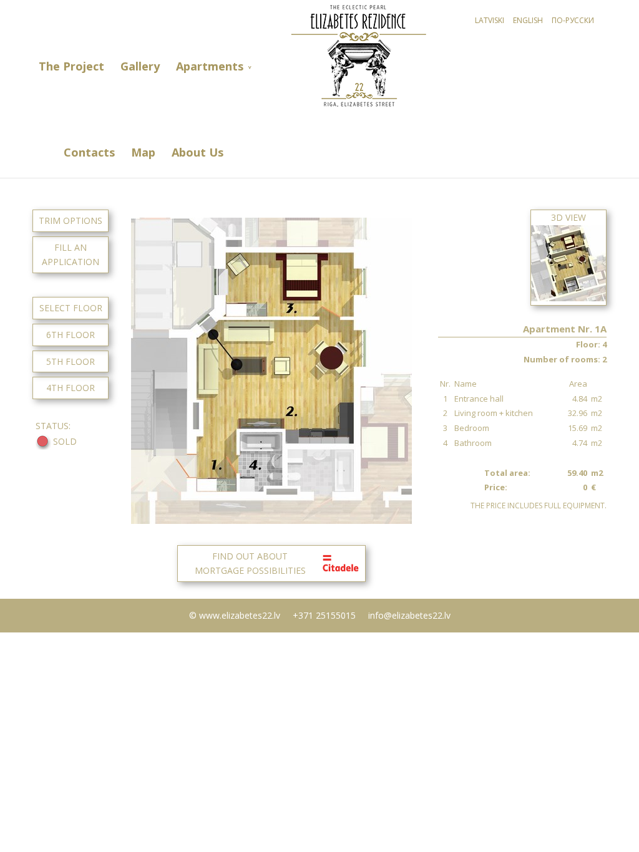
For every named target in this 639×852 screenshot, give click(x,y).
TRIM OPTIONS (70, 220)
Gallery (140, 66)
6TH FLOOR (70, 335)
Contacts (89, 152)
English (528, 20)
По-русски (573, 20)
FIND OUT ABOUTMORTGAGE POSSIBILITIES (250, 563)
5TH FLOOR (70, 361)
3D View (568, 217)
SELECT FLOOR (70, 308)
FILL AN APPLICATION (70, 254)
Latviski (489, 20)
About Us (197, 152)
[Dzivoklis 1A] (271, 520)
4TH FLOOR (70, 388)
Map (143, 152)
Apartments (209, 66)
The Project (71, 66)
